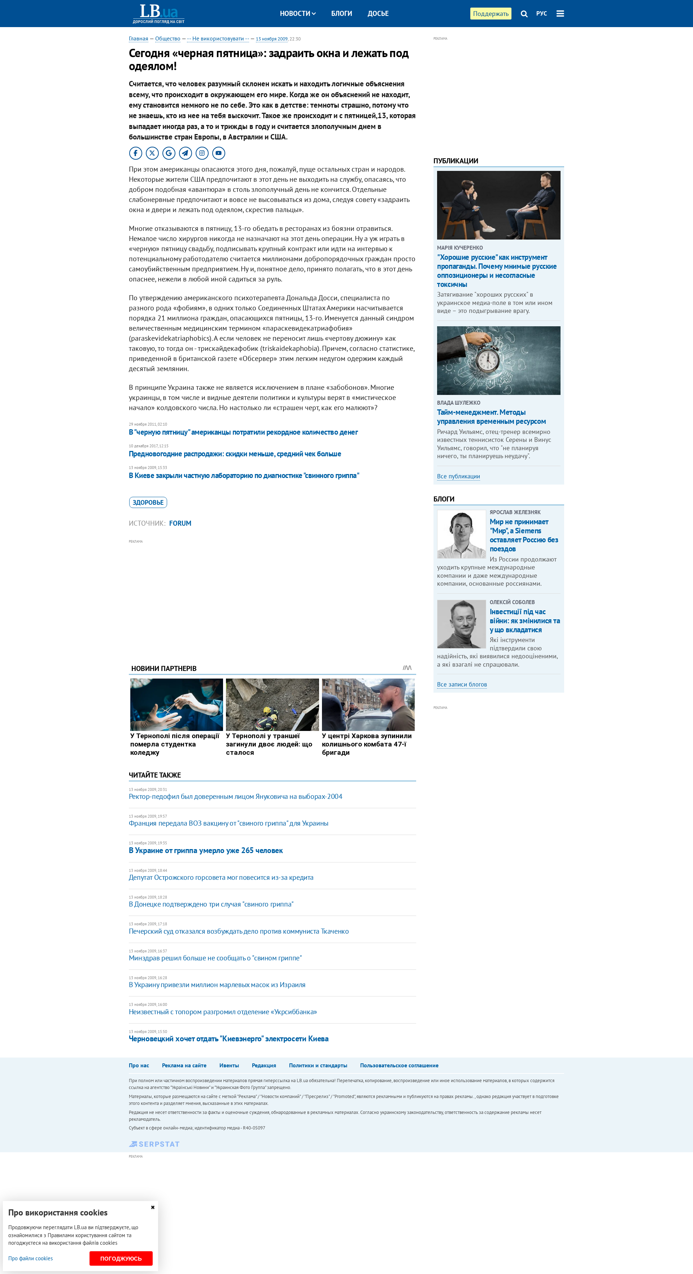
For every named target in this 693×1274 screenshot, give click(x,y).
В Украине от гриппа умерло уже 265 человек (206, 850)
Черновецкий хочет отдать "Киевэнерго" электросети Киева (229, 1038)
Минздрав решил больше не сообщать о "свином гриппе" (215, 958)
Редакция (264, 1065)
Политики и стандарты (318, 1065)
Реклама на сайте (184, 1065)
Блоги (341, 13)
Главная (138, 38)
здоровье (148, 502)
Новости (295, 13)
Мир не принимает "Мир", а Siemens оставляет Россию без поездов (524, 535)
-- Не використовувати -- (218, 38)
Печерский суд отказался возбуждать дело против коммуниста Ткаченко (239, 931)
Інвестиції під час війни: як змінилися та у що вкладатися (525, 620)
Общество (167, 38)
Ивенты (229, 1065)
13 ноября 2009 (272, 39)
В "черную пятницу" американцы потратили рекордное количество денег (243, 432)
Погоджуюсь (121, 1259)
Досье (378, 13)
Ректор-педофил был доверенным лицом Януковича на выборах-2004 (236, 796)
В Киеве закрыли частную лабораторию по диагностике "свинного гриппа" (244, 475)
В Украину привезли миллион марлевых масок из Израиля (217, 984)
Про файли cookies (30, 1258)
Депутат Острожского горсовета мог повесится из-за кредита (221, 877)
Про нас (139, 1065)
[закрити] (152, 1207)
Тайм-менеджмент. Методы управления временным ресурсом (491, 416)
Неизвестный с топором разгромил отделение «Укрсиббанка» (223, 1011)
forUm (180, 523)
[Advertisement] (272, 596)
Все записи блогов (462, 684)
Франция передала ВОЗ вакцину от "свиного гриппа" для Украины (228, 823)
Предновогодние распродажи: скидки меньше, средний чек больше (235, 454)
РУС (541, 13)
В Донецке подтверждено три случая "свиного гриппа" (211, 904)
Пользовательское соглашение (399, 1065)
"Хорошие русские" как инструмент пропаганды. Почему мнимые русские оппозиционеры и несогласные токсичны (497, 270)
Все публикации (458, 476)
